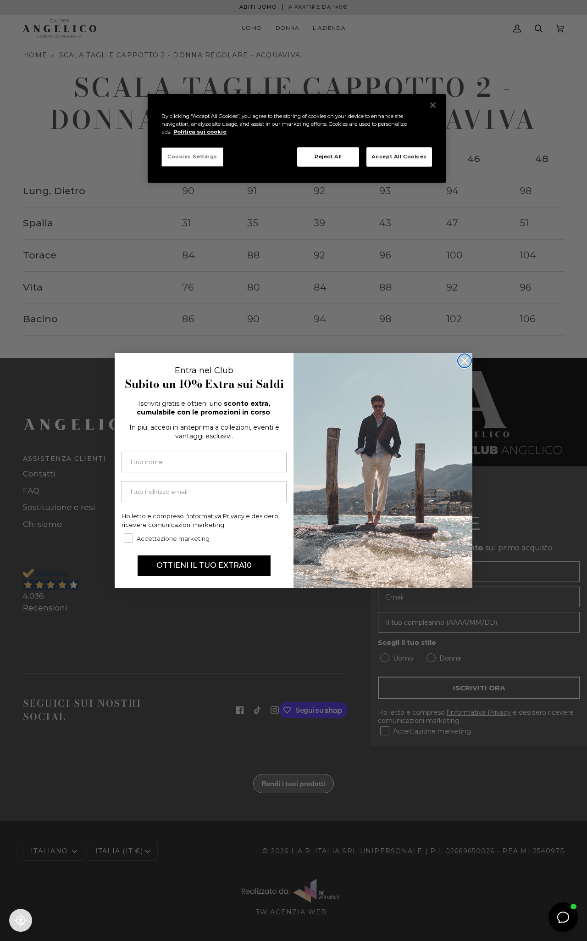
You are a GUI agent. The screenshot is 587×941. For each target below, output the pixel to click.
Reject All (328, 156)
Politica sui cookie (200, 132)
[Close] (433, 105)
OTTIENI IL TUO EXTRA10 (204, 565)
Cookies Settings (192, 156)
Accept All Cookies (399, 156)
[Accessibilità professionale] (20, 920)
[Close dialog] (464, 361)
